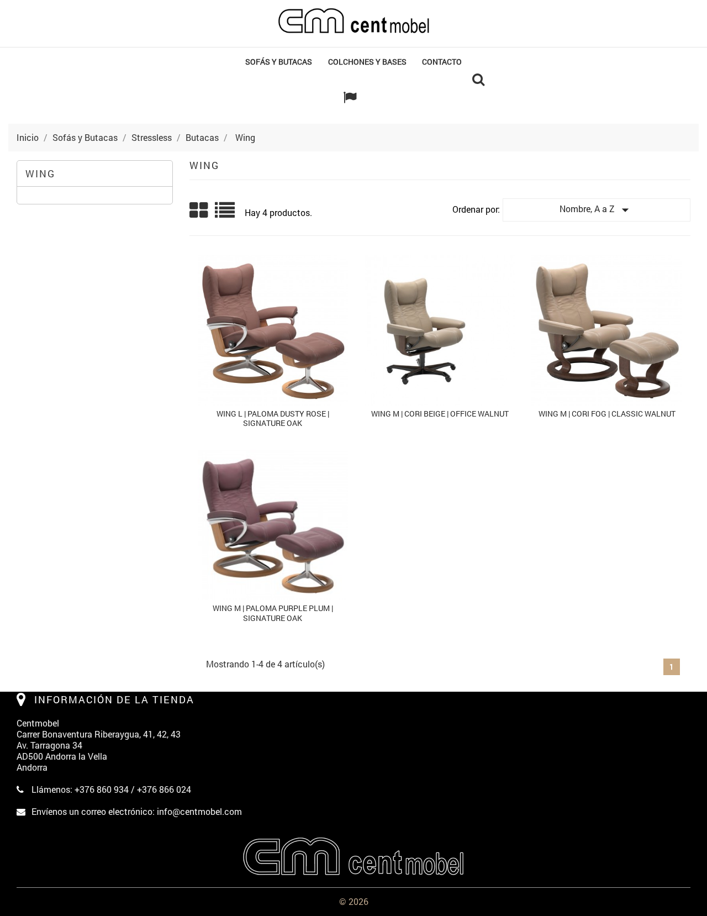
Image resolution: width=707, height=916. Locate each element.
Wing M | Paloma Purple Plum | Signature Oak (273, 613)
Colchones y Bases (367, 61)
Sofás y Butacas (278, 61)
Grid (199, 210)
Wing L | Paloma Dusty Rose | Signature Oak (273, 418)
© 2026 (353, 901)
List (225, 214)
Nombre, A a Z (597, 210)
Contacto (442, 61)
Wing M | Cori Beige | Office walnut (440, 413)
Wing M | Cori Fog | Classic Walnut (607, 413)
